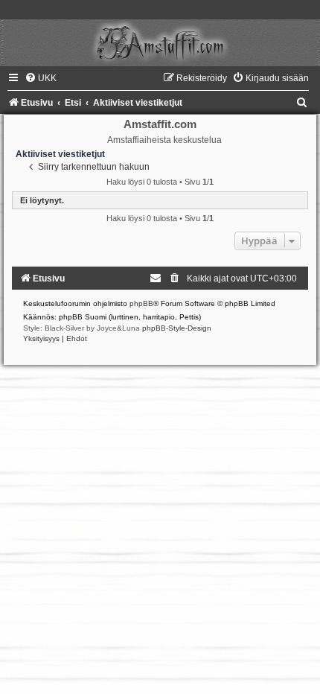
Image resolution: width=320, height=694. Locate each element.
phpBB (141, 303)
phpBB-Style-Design (176, 328)
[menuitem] (41, 78)
